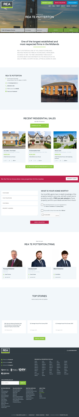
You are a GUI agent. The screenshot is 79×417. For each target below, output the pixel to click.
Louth (36, 372)
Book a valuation (60, 2)
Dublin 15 (36, 367)
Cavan (43, 361)
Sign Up (23, 383)
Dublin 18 (58, 367)
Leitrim (50, 370)
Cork (57, 361)
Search (56, 30)
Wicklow (43, 375)
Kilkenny (36, 370)
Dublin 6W (44, 364)
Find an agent (73, 2)
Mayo (43, 372)
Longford (66, 370)
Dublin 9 (65, 364)
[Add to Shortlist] (23, 133)
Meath (50, 372)
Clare (50, 361)
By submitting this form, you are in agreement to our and (55, 205)
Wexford (36, 375)
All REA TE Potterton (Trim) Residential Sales (39, 166)
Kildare (65, 369)
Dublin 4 (58, 362)
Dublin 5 (65, 362)
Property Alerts (47, 2)
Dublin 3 (50, 362)
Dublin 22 (36, 369)
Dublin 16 (43, 367)
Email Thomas (8, 274)
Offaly (65, 372)
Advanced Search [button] (73, 29)
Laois (43, 370)
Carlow (36, 361)
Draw (71, 30)
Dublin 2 (43, 362)
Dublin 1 (36, 362)
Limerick (58, 370)
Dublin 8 (58, 364)
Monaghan (59, 372)
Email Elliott (57, 274)
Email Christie (33, 274)
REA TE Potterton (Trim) (8, 30)
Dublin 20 (66, 367)
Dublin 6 (36, 364)
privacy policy (60, 206)
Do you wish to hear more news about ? (54, 210)
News (68, 6)
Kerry (58, 369)
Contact (74, 6)
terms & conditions (50, 206)
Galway (50, 369)
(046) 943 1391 (11, 85)
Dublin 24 (43, 369)
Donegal (65, 361)
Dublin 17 (51, 367)
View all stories (39, 338)
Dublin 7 (50, 364)
